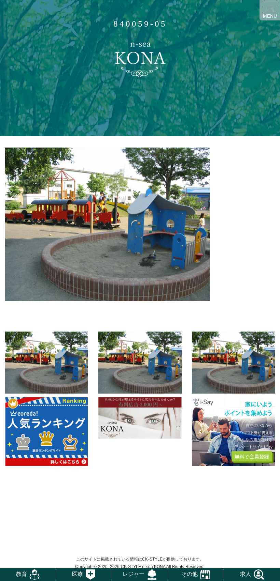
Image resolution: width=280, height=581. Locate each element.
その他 (189, 574)
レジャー (133, 574)
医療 (77, 574)
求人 (245, 574)
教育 (21, 574)
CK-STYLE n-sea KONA (143, 566)
